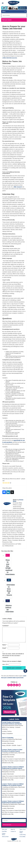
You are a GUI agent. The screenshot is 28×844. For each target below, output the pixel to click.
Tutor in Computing (7, 737)
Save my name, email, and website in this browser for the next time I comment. (13, 655)
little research (18, 187)
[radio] (3, 483)
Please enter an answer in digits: (11, 661)
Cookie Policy (23, 834)
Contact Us (13, 831)
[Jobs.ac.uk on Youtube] (19, 685)
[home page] (14, 839)
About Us (13, 829)
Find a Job (4, 829)
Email (4, 648)
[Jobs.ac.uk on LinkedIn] (14, 685)
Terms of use (23, 829)
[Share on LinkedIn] (8, 492)
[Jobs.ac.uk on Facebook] (8, 685)
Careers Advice (3, 834)
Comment (5, 625)
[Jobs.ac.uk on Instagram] (16, 685)
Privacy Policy (21, 832)
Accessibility (22, 836)
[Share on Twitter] (12, 492)
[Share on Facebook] (4, 492)
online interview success (9, 58)
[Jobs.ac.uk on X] (11, 685)
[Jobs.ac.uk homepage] (14, 3)
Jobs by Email (5, 836)
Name (4, 644)
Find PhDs (4, 831)
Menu (3, 11)
